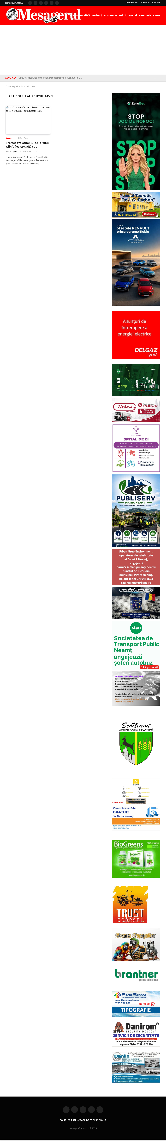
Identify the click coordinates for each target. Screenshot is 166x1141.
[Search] (160, 77)
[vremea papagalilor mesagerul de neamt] (136, 944)
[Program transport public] (136, 395)
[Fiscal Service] (136, 1003)
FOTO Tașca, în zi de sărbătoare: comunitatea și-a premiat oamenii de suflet (51, 77)
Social (133, 15)
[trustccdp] (130, 922)
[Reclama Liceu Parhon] (136, 216)
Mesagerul (12, 151)
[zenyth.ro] (136, 859)
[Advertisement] (83, 49)
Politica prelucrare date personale (83, 1120)
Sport (156, 15)
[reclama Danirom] (136, 1045)
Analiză (85, 15)
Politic (123, 15)
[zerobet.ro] (136, 189)
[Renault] (136, 305)
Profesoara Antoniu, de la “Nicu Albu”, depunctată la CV (27, 144)
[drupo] (136, 803)
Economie (110, 15)
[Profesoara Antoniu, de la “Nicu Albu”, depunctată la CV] (28, 120)
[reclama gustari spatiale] (136, 618)
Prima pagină (12, 86)
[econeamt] (136, 775)
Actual (74, 15)
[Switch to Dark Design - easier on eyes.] (150, 78)
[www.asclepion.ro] (136, 471)
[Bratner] (136, 984)
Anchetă (96, 15)
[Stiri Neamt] (43, 15)
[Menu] (155, 77)
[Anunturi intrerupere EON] (136, 335)
